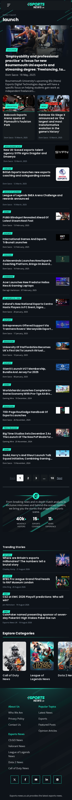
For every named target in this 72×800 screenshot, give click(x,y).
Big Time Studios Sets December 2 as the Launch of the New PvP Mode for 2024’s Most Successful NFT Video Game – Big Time (27, 438)
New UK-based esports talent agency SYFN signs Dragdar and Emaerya (25, 153)
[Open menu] (8, 5)
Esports (43, 718)
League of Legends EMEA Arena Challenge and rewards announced (32, 197)
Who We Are (15, 712)
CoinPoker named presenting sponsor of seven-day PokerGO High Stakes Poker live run (35, 616)
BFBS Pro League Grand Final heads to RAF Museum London (26, 580)
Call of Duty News (11, 677)
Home (5, 15)
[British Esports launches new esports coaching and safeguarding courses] (62, 174)
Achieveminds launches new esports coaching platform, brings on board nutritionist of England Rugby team (27, 264)
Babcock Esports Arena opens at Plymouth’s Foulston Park (17, 120)
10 (52, 478)
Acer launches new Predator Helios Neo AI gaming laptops (26, 284)
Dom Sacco (11, 74)
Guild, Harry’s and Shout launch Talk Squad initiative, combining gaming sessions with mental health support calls (27, 460)
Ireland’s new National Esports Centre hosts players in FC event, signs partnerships (28, 307)
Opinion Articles (48, 730)
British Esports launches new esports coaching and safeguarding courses (26, 174)
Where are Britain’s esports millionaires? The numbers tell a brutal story (24, 561)
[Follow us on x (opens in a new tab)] (15, 780)
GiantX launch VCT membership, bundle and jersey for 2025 (24, 370)
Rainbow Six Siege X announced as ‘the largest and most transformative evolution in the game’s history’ (52, 123)
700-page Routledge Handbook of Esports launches (25, 413)
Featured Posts (47, 724)
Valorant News (16, 746)
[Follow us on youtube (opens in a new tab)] (36, 780)
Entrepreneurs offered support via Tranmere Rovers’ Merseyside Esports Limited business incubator (27, 329)
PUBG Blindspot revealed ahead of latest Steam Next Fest (26, 219)
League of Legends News (40, 677)
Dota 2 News (15, 762)
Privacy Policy (16, 718)
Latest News (45, 712)
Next (59, 478)
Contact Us (14, 724)
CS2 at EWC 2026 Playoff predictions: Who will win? (33, 598)
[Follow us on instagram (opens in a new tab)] (57, 780)
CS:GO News (15, 740)
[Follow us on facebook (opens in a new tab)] (25, 780)
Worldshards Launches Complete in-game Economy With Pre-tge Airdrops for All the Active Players (28, 394)
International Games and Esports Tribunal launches (24, 240)
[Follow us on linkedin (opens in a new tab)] (47, 780)
